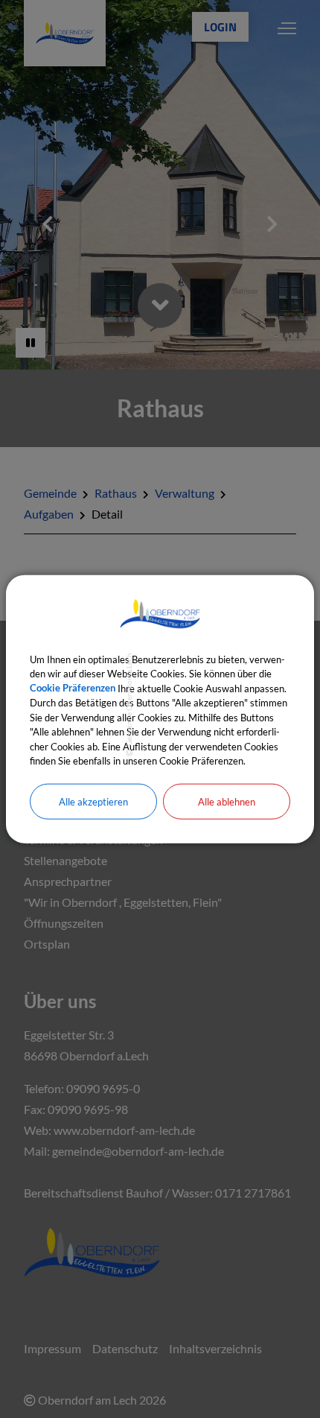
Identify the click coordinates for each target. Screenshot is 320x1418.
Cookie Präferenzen (72, 688)
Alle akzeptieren (93, 801)
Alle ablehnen (226, 801)
